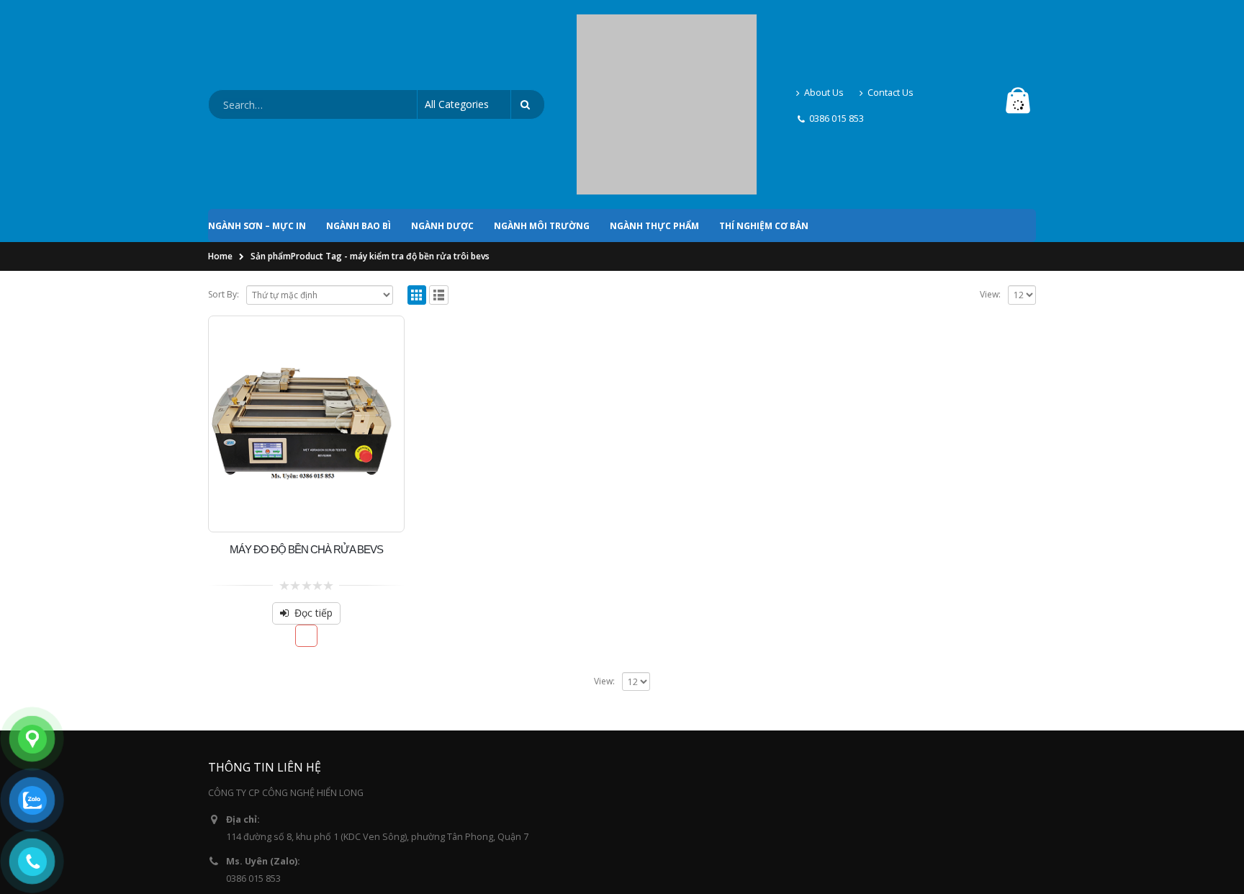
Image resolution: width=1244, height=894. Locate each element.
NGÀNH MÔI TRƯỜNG (542, 103)
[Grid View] (417, 172)
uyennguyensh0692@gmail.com (294, 797)
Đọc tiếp (313, 489)
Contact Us (890, 30)
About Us (824, 30)
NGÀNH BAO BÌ (358, 103)
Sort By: (223, 171)
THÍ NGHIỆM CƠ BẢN (763, 103)
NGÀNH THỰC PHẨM (654, 103)
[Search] (527, 43)
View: (990, 171)
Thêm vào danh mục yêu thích (306, 512)
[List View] (439, 172)
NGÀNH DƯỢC (442, 103)
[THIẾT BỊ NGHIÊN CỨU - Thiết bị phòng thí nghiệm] (667, 43)
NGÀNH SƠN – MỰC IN (257, 103)
